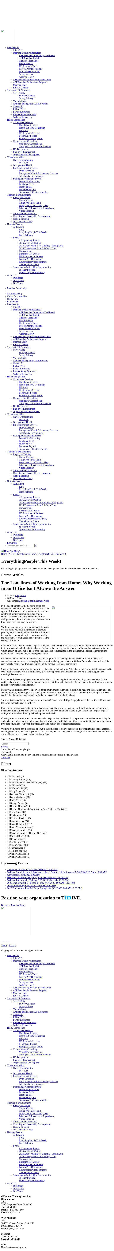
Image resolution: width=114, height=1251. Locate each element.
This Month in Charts (29, 264)
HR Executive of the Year (31, 256)
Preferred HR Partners (29, 71)
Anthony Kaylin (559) (20, 779)
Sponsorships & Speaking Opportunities (32, 267)
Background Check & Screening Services (38, 173)
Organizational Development (26, 154)
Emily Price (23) (18, 800)
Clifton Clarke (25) (19, 788)
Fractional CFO (26, 184)
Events (16, 237)
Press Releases (26, 235)
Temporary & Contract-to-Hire (33, 192)
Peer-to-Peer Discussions (30, 69)
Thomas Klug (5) (18, 848)
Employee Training (22, 197)
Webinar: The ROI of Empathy (37, 877)
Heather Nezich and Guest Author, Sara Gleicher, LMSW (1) (38, 809)
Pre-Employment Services (25, 168)
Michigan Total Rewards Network (35, 146)
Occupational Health (22, 165)
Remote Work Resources (24, 114)
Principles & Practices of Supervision (36, 208)
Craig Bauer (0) (17, 791)
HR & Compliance (16, 119)
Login (4, 22)
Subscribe (5, 757)
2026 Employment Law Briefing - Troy (37, 248)
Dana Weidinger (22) (20, 797)
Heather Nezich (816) (20, 806)
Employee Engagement (24, 152)
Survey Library (26, 98)
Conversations (25, 251)
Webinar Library (26, 77)
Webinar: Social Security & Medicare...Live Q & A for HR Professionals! (57, 872)
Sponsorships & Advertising (32, 272)
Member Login (20, 85)
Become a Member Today (13, 905)
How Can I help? (12, 551)
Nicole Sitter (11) (18, 839)
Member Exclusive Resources (27, 52)
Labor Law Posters (28, 136)
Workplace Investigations (31, 138)
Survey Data (19, 93)
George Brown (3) (18, 803)
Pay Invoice (6, 19)
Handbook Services (28, 125)
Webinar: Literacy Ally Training (38, 880)
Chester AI (18, 106)
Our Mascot (18, 280)
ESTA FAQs (19, 109)
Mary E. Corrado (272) (21, 830)
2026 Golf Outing (31, 885)
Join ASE (17, 50)
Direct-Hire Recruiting (29, 181)
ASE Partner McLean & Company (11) (28, 782)
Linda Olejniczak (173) (21, 824)
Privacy (12, 945)
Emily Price (20, 595)
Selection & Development (31, 176)
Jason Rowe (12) (18, 812)
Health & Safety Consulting (32, 128)
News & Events (14, 224)
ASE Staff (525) (17, 785)
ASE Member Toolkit (29, 58)
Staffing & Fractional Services (27, 178)
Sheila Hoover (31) (19, 842)
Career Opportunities (11, 14)
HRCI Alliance (26, 63)
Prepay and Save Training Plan (33, 205)
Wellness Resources (22, 117)
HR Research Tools (28, 66)
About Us (11, 275)
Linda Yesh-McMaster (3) (22, 827)
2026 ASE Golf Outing (30, 243)
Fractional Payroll (27, 189)
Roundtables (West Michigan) (33, 261)
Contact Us (6, 16)
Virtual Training (26, 211)
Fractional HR (25, 186)
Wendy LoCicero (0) (20, 854)
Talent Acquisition (15, 157)
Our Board (18, 278)
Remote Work (42, 601)
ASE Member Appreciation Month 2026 (32, 79)
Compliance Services (23, 122)
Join (9, 22)
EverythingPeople (26, 601)
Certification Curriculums (25, 213)
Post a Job (23, 162)
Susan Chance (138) (19, 845)
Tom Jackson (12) (18, 851)
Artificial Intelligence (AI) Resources (30, 103)
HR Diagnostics (20, 149)
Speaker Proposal (27, 270)
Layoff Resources (21, 111)
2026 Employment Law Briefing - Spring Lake (41, 245)
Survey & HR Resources (18, 90)
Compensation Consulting (25, 141)
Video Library (19, 101)
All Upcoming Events (29, 240)
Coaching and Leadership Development (31, 216)
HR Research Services (29, 133)
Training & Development (19, 194)
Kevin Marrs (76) (18, 815)
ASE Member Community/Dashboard (37, 55)
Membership (13, 47)
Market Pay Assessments (30, 144)
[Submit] (30, 25)
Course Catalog (8, 11)
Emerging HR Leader (29, 253)
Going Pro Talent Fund (30, 203)
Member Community (11, 8)
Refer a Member (20, 87)
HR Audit (23, 130)
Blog (21, 229)
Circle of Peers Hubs (28, 61)
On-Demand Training (23, 221)
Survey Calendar (27, 95)
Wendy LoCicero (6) (20, 857)
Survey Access (26, 74)
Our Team (18, 283)
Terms (4, 945)
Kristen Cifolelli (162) (20, 818)
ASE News (18, 227)
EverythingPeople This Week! (33, 232)
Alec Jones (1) (17, 776)
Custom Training (21, 219)
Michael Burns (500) (20, 836)
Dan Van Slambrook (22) (22, 794)
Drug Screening (26, 170)
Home (4, 554)
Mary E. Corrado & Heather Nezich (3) (28, 833)
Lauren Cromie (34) (19, 821)
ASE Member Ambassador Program (30, 82)
